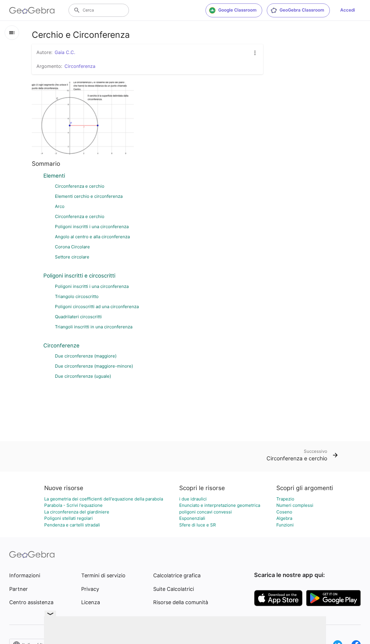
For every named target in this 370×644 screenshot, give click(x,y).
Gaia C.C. (65, 52)
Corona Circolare (72, 247)
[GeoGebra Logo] (32, 10)
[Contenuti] (12, 32)
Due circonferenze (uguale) (83, 376)
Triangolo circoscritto (77, 296)
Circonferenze (61, 345)
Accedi (347, 10)
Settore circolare (72, 257)
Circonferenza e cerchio (79, 186)
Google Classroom (237, 10)
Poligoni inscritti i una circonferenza (92, 226)
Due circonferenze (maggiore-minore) (94, 366)
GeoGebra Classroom (302, 10)
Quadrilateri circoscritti (78, 316)
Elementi (54, 175)
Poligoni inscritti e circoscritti (79, 275)
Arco (59, 206)
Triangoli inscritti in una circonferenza (93, 327)
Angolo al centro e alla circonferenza (92, 236)
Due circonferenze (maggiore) (85, 356)
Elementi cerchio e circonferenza (89, 196)
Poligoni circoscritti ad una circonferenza (97, 306)
